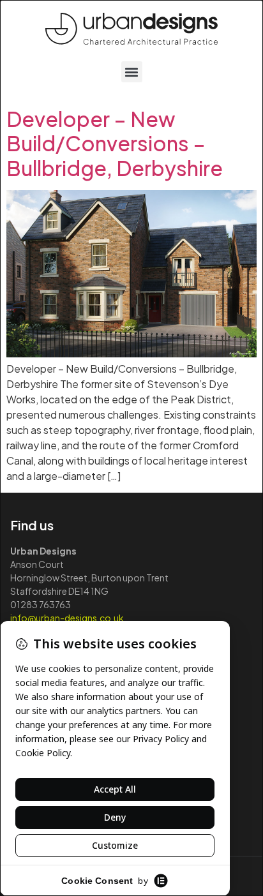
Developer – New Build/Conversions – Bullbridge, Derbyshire (114, 143)
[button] (131, 71)
